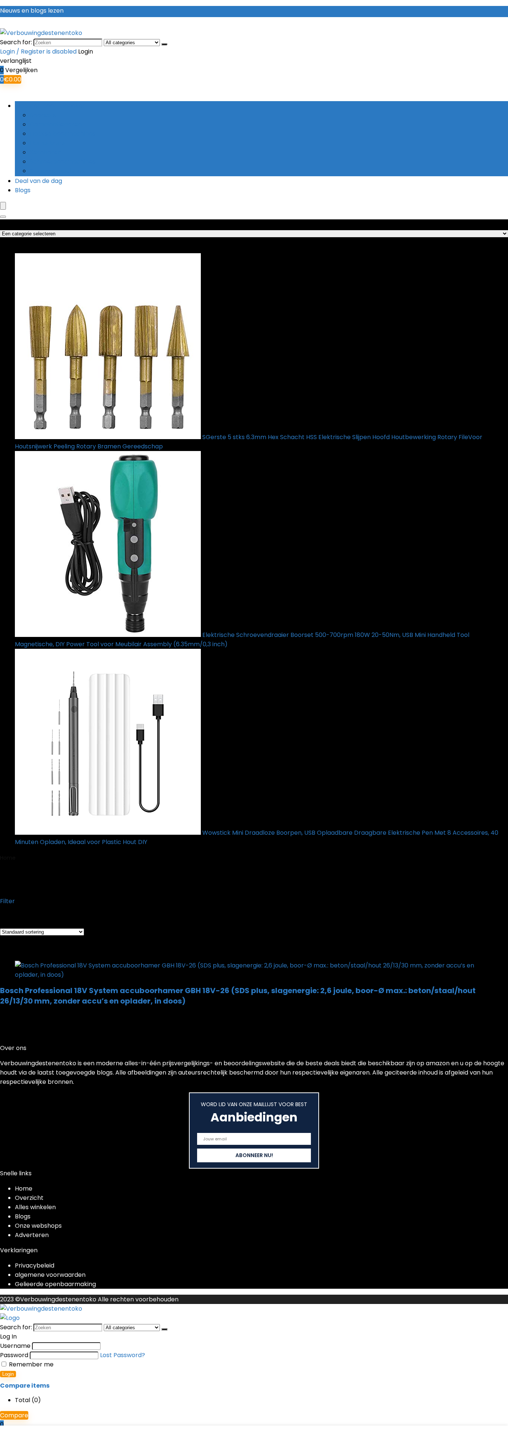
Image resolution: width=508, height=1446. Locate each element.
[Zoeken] (164, 44)
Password (14, 1355)
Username (15, 1346)
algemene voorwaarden (50, 1275)
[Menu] (3, 206)
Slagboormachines (57, 171)
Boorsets (43, 115)
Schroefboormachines (63, 161)
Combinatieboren (56, 124)
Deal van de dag (38, 181)
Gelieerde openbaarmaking (55, 1284)
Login (8, 1374)
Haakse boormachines (63, 133)
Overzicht (29, 1198)
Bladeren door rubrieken (50, 106)
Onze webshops (38, 1225)
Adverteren (32, 1235)
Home (8, 858)
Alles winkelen (35, 1207)
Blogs (22, 190)
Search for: (16, 42)
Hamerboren (49, 143)
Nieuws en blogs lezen (32, 10)
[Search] (3, 217)
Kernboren (45, 152)
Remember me (30, 1364)
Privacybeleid (34, 1265)
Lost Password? (122, 1355)
